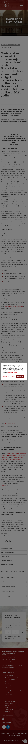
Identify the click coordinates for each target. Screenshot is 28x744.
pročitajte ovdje (12, 372)
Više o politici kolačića (9, 376)
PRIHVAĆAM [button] (20, 376)
